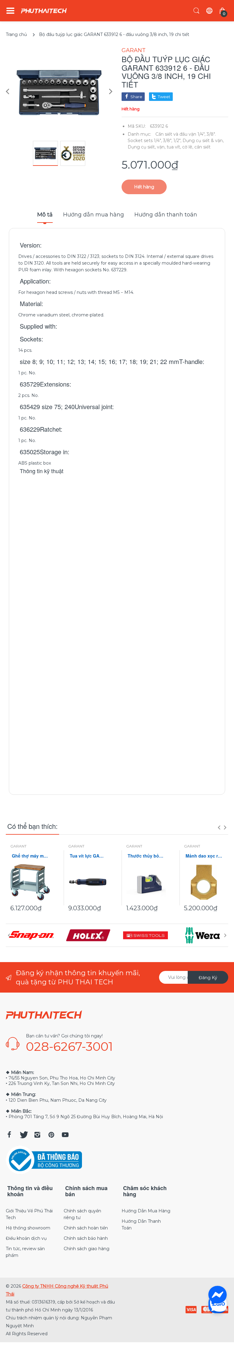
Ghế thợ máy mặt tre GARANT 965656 (30, 856)
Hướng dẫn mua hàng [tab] (93, 214)
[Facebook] (9, 1135)
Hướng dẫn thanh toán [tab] (165, 214)
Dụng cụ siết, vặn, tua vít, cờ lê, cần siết (169, 147)
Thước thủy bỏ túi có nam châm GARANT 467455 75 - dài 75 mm (146, 856)
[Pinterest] (51, 1135)
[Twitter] (23, 1135)
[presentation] (219, 827)
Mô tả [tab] (45, 214)
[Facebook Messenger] (217, 1295)
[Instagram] (37, 1135)
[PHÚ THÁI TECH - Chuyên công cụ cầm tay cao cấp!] (44, 11)
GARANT (134, 50)
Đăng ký (208, 977)
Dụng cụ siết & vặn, (203, 140)
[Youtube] (65, 1135)
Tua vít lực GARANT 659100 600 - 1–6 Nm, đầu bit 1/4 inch (88, 856)
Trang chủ (16, 34)
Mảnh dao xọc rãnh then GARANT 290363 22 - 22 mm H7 (204, 856)
